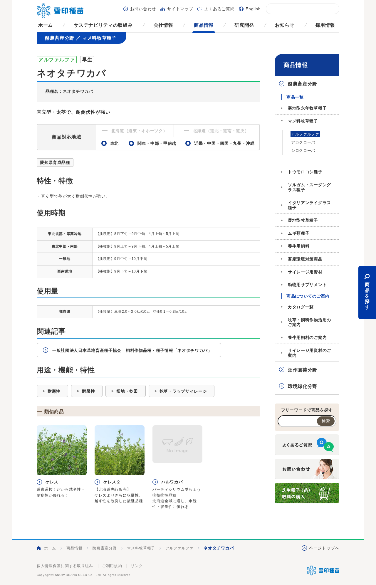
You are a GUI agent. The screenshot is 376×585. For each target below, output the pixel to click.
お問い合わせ (143, 8)
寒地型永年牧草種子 (307, 108)
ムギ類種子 (299, 233)
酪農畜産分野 (302, 83)
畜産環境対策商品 (305, 259)
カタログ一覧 (301, 307)
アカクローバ (303, 142)
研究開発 (244, 25)
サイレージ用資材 (305, 272)
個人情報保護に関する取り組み (65, 566)
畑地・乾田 (127, 391)
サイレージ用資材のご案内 (309, 353)
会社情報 (163, 25)
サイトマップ (180, 8)
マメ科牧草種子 (303, 121)
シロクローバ (303, 150)
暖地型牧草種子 (303, 220)
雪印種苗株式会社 (323, 570)
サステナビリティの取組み (103, 25)
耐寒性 (54, 391)
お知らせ (285, 25)
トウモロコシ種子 (305, 171)
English (253, 8)
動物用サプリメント (307, 284)
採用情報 (325, 25)
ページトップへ (324, 548)
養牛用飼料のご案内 (307, 337)
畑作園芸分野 (302, 369)
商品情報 (204, 25)
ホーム (45, 25)
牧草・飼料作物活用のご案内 (309, 322)
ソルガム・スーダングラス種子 (309, 187)
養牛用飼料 (299, 246)
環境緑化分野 (302, 386)
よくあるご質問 (219, 8)
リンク (137, 566)
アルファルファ (305, 134)
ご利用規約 (112, 566)
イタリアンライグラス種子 (309, 205)
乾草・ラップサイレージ (183, 391)
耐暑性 (88, 391)
